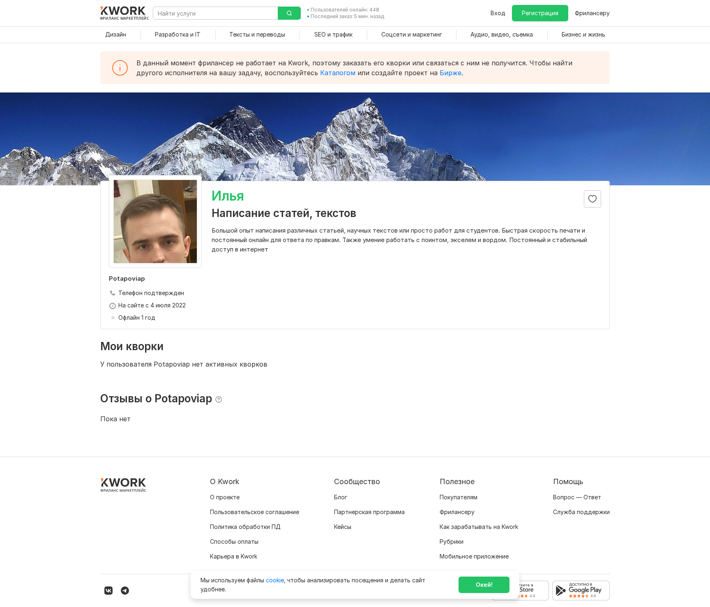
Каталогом (337, 73)
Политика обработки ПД (245, 526)
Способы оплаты (234, 541)
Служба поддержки (581, 511)
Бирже (450, 73)
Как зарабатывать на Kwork (479, 526)
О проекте (225, 497)
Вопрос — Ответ (577, 497)
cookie (275, 580)
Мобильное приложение (474, 556)
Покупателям (458, 497)
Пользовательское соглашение (254, 511)
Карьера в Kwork (233, 556)
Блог (340, 497)
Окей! (484, 584)
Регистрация (540, 12)
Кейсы (342, 526)
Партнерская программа (369, 511)
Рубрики (451, 541)
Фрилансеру (592, 12)
